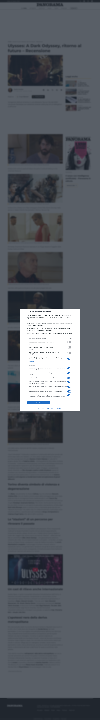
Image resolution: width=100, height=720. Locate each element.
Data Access (50, 408)
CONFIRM (39, 402)
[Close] (77, 311)
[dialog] (50, 360)
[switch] (69, 342)
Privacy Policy (58, 408)
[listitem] (50, 338)
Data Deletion (41, 408)
